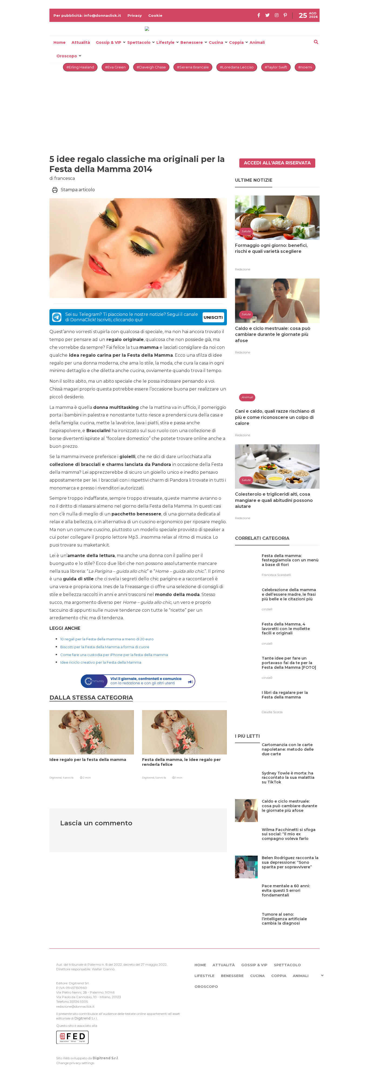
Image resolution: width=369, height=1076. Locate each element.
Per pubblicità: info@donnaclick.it (87, 15)
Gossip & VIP (108, 42)
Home (59, 42)
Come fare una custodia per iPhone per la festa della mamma (114, 655)
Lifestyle (165, 42)
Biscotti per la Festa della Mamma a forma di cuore (104, 647)
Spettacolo (138, 42)
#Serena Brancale (193, 67)
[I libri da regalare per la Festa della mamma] (291, 703)
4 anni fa (68, 777)
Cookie (155, 15)
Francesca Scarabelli (276, 575)
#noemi (305, 67)
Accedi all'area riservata (277, 162)
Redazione (242, 269)
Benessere (191, 42)
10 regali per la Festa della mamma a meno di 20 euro (107, 639)
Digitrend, (56, 777)
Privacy (135, 15)
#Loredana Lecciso (237, 67)
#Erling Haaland (80, 67)
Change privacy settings (75, 1063)
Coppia (236, 42)
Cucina (216, 42)
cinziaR (267, 609)
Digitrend (82, 1018)
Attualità (81, 42)
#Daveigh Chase (151, 67)
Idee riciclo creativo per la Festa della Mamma (100, 662)
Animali (257, 42)
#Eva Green (115, 67)
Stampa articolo (78, 189)
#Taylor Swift (276, 67)
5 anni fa (160, 777)
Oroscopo (66, 56)
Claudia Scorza (272, 712)
